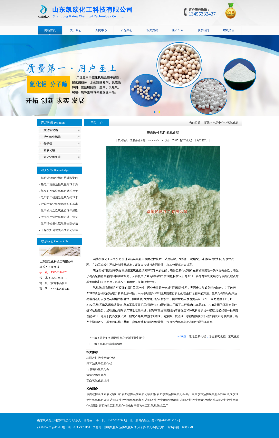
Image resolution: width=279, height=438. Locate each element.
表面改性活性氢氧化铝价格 (139, 394)
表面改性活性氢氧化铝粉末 (116, 405)
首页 (206, 122)
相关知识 (152, 30)
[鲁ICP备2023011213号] (165, 420)
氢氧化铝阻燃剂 (96, 375)
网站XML (188, 427)
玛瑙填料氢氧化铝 (97, 369)
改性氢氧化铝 (197, 336)
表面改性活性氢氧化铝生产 (174, 394)
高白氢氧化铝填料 (97, 380)
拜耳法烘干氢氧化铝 (99, 363)
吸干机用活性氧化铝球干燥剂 (59, 210)
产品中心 (126, 30)
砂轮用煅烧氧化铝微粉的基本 (59, 204)
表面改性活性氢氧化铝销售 (162, 399)
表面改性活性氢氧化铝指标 (209, 394)
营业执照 (173, 427)
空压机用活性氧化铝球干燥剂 (59, 217)
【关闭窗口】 (201, 140)
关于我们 (75, 30)
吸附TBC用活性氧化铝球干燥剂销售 (122, 337)
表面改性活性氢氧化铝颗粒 (127, 399)
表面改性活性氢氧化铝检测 (197, 399)
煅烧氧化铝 (51, 130)
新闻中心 (101, 30)
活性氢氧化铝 (217, 336)
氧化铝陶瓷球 (52, 157)
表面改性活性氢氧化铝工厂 (151, 405)
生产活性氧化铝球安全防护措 (59, 223)
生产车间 (177, 30)
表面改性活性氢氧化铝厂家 (103, 394)
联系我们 (203, 30)
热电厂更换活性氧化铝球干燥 (59, 184)
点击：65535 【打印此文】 (179, 140)
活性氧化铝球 (52, 136)
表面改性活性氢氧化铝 (100, 357)
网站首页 (50, 30)
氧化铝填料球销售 (111, 344)
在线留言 (228, 30)
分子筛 (48, 143)
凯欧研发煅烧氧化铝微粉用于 (59, 190)
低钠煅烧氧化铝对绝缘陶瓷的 (59, 177)
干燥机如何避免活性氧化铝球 (59, 230)
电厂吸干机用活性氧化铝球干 (59, 197)
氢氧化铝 (49, 150)
